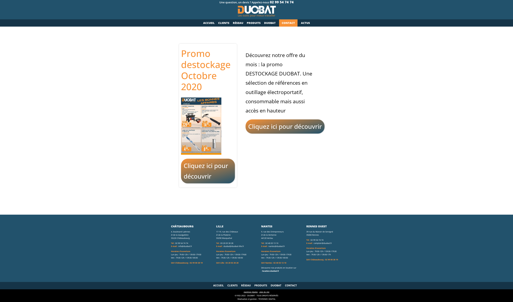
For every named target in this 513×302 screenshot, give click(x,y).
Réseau (246, 285)
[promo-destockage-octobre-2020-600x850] (201, 154)
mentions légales (251, 292)
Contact (291, 285)
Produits (260, 285)
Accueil (218, 285)
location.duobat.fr (270, 271)
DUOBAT (276, 285)
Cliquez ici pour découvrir (206, 170)
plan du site (264, 292)
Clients (232, 285)
